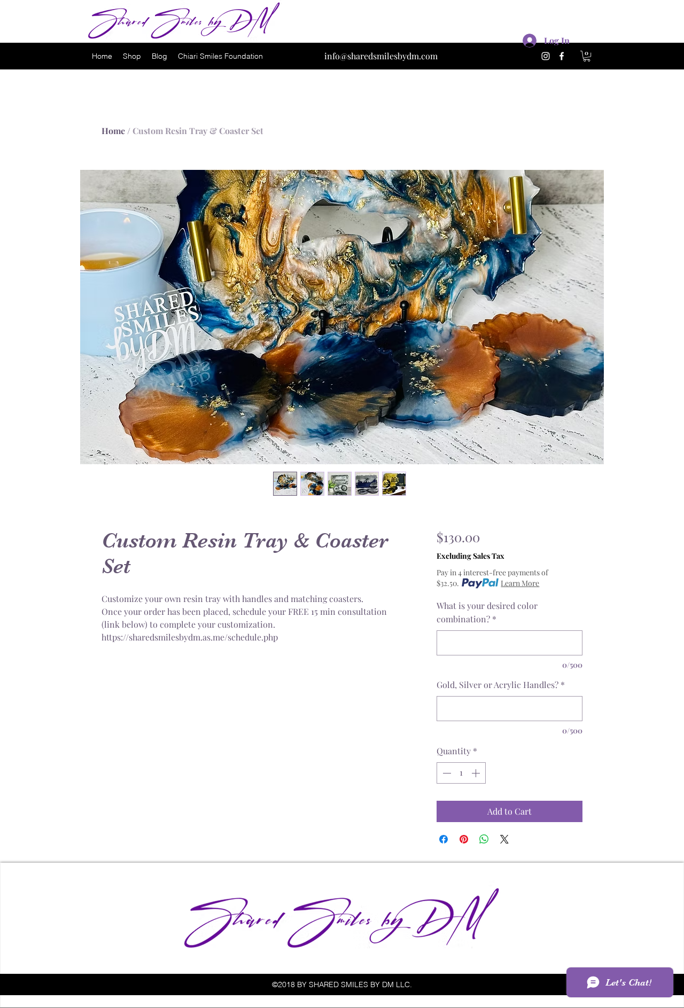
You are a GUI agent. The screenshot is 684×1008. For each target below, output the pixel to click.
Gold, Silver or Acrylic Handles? (501, 684)
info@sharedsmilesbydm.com (381, 55)
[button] (586, 56)
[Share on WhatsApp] (484, 839)
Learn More (520, 583)
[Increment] (476, 773)
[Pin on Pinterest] (463, 839)
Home (113, 130)
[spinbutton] (461, 773)
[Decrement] (445, 773)
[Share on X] (504, 839)
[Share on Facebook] (443, 839)
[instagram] (545, 56)
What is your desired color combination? (487, 612)
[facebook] (561, 56)
